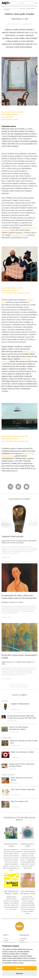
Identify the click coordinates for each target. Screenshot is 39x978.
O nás (5, 938)
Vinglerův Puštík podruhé (12, 536)
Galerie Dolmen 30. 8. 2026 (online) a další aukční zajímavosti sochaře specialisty (19, 542)
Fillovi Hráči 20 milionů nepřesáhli (23, 789)
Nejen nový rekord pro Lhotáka (22, 752)
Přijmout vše (19, 968)
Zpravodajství (13, 8)
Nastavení (19, 973)
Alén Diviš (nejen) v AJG (19, 801)
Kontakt (6, 940)
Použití (22, 940)
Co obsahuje (23, 938)
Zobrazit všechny (18, 685)
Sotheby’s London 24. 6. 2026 (12, 602)
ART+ (5, 8)
